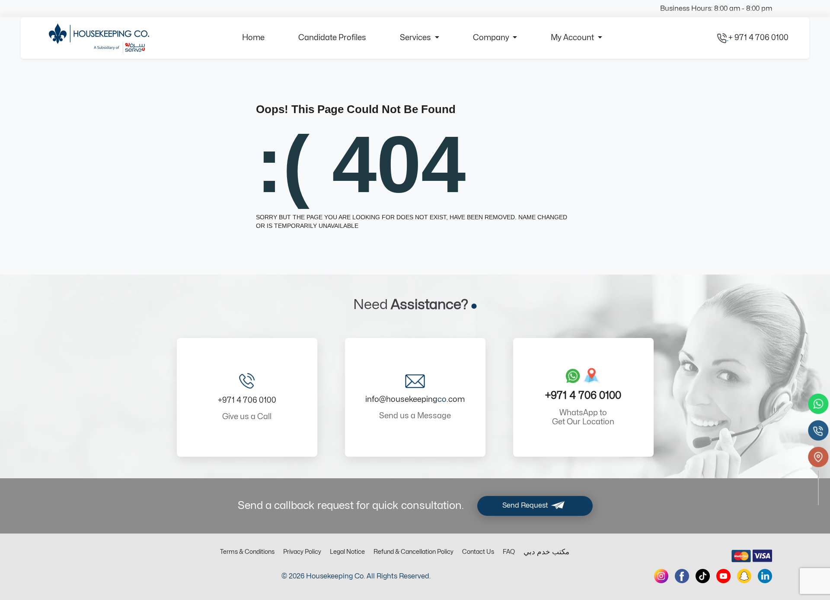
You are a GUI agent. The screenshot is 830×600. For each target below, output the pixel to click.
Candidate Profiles (332, 37)
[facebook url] (682, 576)
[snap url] (744, 576)
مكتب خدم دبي (546, 552)
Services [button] (416, 37)
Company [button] (492, 37)
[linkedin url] (765, 576)
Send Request (526, 505)
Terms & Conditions (247, 552)
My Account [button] (573, 37)
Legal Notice (347, 552)
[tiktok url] (703, 576)
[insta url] (661, 576)
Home (253, 37)
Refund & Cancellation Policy (413, 552)
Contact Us (478, 552)
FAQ (509, 552)
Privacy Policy (302, 552)
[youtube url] (723, 576)
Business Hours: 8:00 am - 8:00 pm (716, 8)
